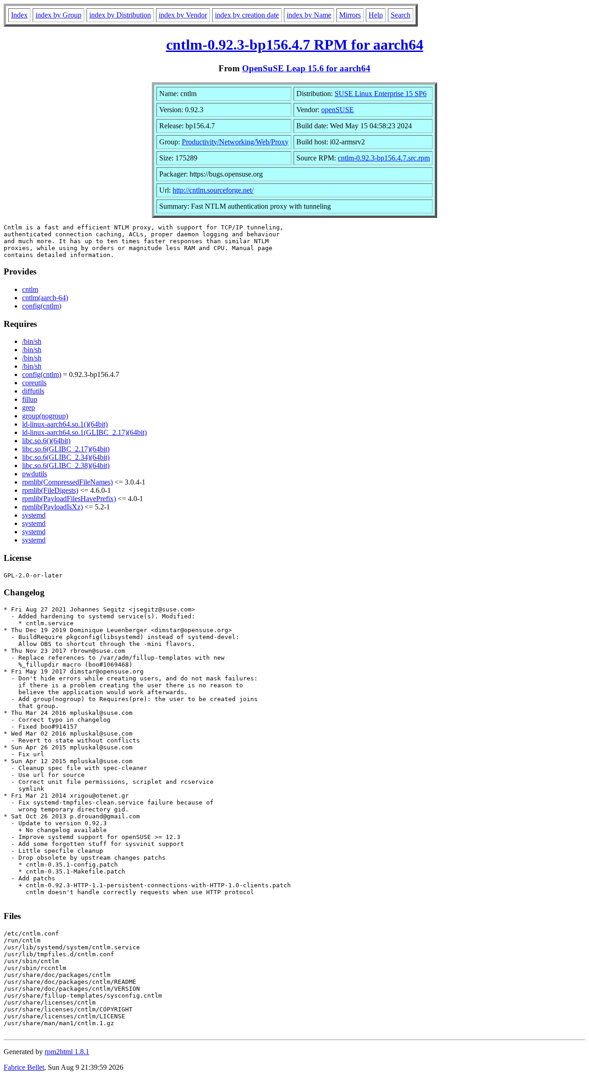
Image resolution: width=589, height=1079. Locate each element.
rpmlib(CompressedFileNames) (67, 482)
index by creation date (247, 15)
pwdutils (34, 474)
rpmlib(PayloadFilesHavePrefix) (69, 498)
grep (28, 407)
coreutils (34, 383)
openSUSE (337, 110)
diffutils (33, 391)
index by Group (58, 15)
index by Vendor (183, 15)
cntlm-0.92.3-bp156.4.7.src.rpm (384, 158)
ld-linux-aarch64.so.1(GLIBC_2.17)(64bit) (84, 432)
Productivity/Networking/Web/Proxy (235, 142)
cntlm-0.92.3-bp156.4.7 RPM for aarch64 (294, 44)
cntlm (30, 289)
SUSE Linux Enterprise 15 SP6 (381, 93)
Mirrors (350, 15)
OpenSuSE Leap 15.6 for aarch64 (306, 68)
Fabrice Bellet (24, 1067)
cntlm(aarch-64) (45, 298)
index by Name (309, 15)
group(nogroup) (45, 416)
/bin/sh (31, 341)
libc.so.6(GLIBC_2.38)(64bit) (66, 465)
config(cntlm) (41, 306)
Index (19, 15)
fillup (29, 399)
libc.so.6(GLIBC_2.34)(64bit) (66, 457)
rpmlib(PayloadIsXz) (52, 507)
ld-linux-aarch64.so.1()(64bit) (65, 424)
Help (376, 15)
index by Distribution (120, 15)
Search (400, 15)
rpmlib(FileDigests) (50, 490)
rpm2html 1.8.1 (67, 1052)
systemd (34, 515)
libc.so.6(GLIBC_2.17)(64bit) (66, 449)
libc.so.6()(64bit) (46, 441)
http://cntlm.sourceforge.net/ (213, 190)
